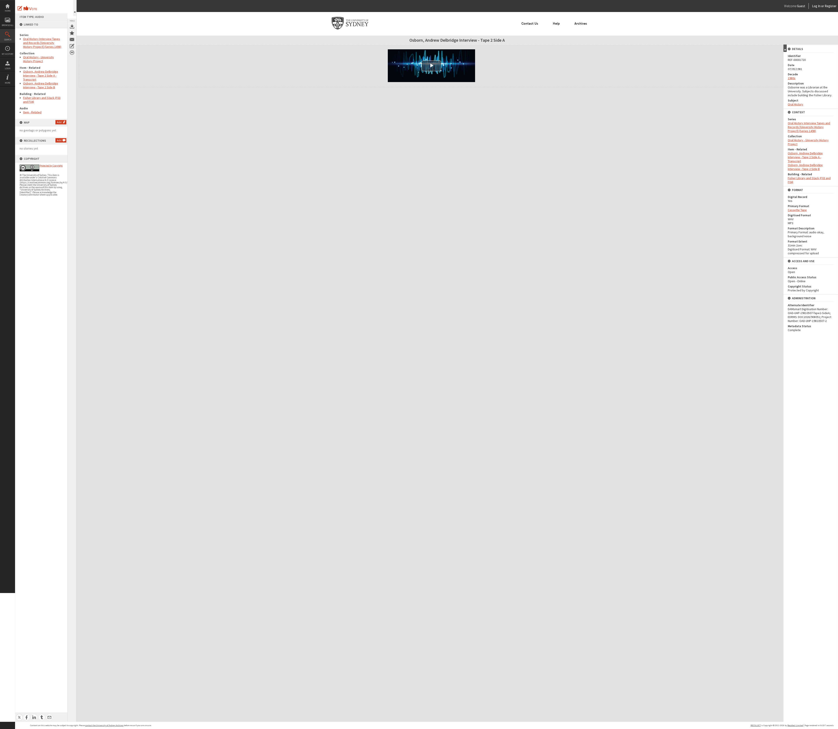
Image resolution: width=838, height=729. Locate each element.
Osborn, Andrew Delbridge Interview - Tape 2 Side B (40, 85)
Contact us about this (72, 39)
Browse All (8, 25)
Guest (801, 6)
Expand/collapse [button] (785, 48)
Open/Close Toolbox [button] (74, 8)
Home (7, 10)
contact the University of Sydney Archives (104, 725)
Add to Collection (72, 33)
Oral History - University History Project (38, 59)
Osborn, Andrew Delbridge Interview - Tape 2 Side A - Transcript (40, 75)
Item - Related (32, 112)
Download (72, 26)
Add (59, 122)
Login (7, 68)
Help (556, 23)
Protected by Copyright (51, 165)
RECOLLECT (755, 725)
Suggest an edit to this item (19, 8)
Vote (30, 8)
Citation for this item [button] (72, 52)
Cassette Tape (797, 210)
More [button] (7, 82)
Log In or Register (816, 6)
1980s (791, 78)
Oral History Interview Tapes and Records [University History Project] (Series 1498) (42, 43)
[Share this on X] (19, 715)
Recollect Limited (795, 725)
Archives (580, 23)
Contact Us (529, 23)
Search (7, 39)
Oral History (795, 104)
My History (7, 54)
